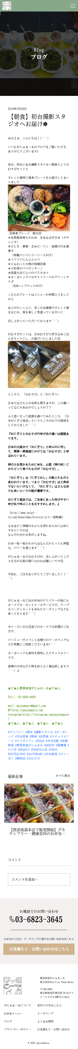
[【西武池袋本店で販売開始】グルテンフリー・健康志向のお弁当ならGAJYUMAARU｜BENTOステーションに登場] (39, 803)
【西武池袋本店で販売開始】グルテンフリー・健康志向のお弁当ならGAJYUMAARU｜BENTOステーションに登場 (38, 831)
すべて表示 (63, 775)
